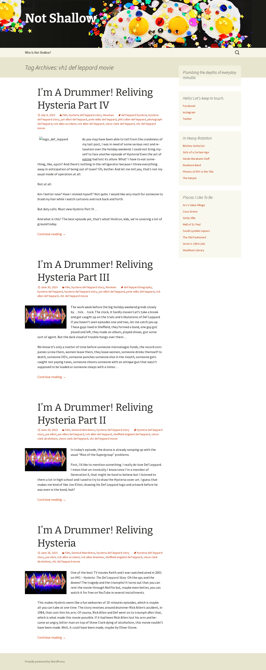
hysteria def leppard (50, 291)
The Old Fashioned (194, 237)
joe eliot (51, 557)
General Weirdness (83, 430)
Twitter (187, 119)
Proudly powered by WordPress (45, 661)
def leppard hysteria (134, 115)
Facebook (189, 106)
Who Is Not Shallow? (38, 52)
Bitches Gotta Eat (193, 146)
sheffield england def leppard (131, 434)
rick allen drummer (92, 557)
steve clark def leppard (120, 124)
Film (65, 115)
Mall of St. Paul (192, 224)
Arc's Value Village (194, 205)
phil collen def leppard (132, 119)
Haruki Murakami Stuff (196, 159)
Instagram (189, 112)
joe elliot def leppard (74, 119)
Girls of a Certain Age (196, 152)
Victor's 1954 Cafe (194, 244)
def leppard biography (138, 287)
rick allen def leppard (91, 124)
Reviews (108, 115)
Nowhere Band (192, 165)
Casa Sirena (190, 211)
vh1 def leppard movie (74, 296)
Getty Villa (189, 218)
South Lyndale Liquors (196, 231)
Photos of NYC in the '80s (198, 171)
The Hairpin (190, 178)
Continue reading (51, 234)
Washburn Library (193, 250)
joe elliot (51, 434)
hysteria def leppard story (85, 115)
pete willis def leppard (103, 119)
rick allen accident (65, 124)
